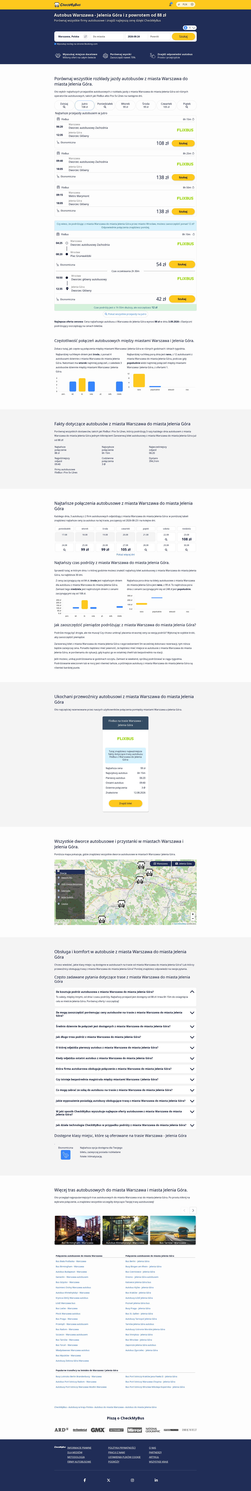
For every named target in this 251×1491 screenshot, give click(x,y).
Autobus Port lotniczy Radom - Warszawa (76, 1381)
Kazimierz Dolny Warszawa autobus (73, 1287)
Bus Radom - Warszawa (67, 1329)
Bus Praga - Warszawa (67, 1318)
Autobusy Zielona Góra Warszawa (72, 1360)
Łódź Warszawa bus (65, 1303)
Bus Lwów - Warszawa (66, 1308)
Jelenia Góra (185, 863)
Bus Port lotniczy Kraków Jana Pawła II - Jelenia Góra (151, 1376)
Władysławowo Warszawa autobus (72, 1350)
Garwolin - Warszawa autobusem (72, 1277)
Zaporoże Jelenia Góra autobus (141, 1345)
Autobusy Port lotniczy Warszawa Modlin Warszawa (81, 1387)
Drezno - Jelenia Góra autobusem (142, 1277)
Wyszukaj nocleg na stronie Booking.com (77, 43)
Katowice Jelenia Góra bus (138, 1282)
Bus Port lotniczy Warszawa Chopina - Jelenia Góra (150, 1381)
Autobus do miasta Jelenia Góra (140, 1407)
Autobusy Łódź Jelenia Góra (139, 1298)
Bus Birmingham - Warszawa (70, 1266)
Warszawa (162, 863)
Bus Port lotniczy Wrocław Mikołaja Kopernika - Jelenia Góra (155, 1387)
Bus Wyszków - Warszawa (68, 1355)
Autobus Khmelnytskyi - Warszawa (72, 1292)
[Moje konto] (170, 4)
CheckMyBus (60, 1407)
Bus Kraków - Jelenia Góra (138, 1292)
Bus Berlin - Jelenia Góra (137, 1261)
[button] (140, 880)
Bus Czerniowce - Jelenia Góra (140, 1271)
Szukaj (183, 143)
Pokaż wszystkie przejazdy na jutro (126, 314)
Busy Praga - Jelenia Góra (138, 1308)
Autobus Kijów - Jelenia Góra (140, 1287)
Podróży (113, 1461)
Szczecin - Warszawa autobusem (72, 1334)
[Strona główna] (67, 4)
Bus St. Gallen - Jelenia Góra (139, 1313)
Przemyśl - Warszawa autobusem (72, 1324)
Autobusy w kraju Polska (81, 1407)
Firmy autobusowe (79, 1461)
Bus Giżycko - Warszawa (67, 1282)
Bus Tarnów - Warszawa (67, 1339)
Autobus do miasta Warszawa (109, 1407)
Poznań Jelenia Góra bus (138, 1303)
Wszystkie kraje (158, 1461)
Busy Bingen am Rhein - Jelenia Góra (143, 1266)
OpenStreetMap (180, 923)
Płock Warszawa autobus (68, 1313)
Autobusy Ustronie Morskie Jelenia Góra (145, 1329)
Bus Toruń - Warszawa (67, 1345)
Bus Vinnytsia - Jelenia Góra (139, 1334)
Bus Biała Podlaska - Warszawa (71, 1261)
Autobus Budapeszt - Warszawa (71, 1271)
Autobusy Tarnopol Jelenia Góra (141, 1318)
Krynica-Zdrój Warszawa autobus (72, 1298)
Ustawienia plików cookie (124, 1457)
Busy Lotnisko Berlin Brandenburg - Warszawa (79, 1376)
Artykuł (154, 1457)
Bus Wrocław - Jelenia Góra (139, 1339)
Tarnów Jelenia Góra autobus (140, 1324)
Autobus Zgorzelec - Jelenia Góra (142, 1350)
